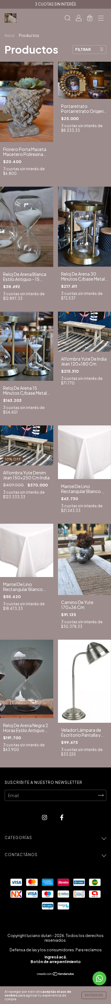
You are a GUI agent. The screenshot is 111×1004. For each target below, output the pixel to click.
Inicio (10, 35)
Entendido (94, 995)
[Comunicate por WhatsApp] (99, 978)
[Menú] (101, 18)
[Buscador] (67, 18)
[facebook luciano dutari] (62, 817)
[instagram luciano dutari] (45, 817)
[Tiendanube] (55, 974)
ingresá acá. (55, 957)
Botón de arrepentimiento (56, 961)
